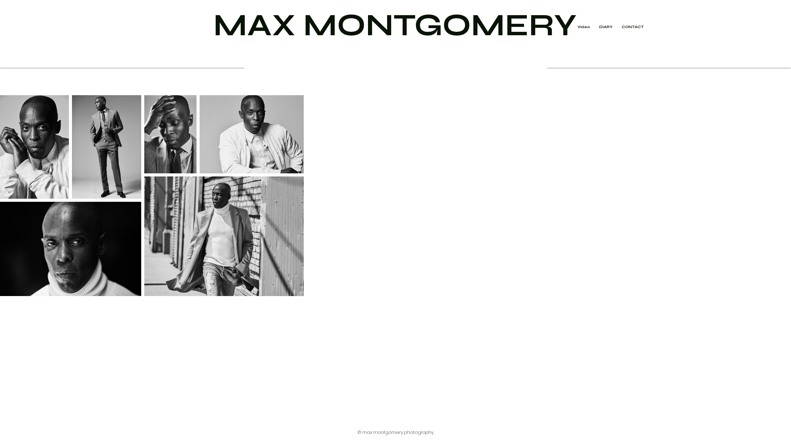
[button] (605, 27)
